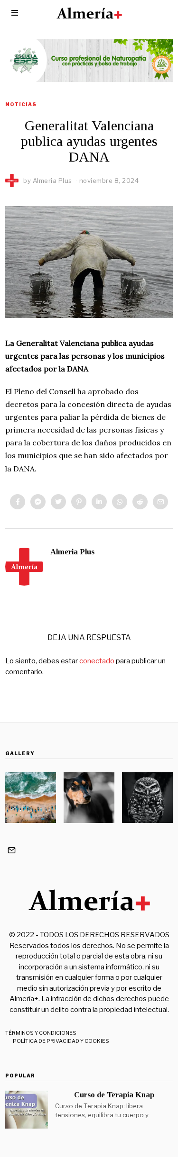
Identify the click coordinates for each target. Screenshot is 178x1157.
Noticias (21, 104)
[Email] (160, 501)
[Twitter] (58, 501)
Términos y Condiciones (40, 1033)
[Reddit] (140, 501)
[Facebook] (17, 501)
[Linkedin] (99, 501)
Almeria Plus (72, 551)
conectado (96, 661)
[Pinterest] (78, 501)
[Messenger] (38, 501)
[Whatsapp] (119, 501)
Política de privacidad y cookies (61, 1041)
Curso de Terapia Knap (114, 1094)
